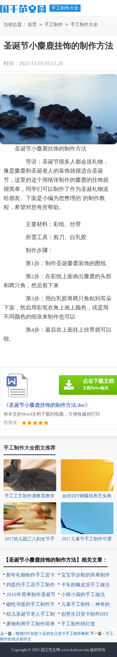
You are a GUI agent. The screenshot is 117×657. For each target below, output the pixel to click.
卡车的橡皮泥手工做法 (85, 584)
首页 (32, 24)
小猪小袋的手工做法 (83, 594)
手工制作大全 (65, 8)
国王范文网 (50, 650)
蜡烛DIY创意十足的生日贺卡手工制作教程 (52, 633)
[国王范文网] (23, 8)
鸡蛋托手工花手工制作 (30, 584)
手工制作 (54, 24)
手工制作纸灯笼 (78, 623)
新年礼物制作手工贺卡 (30, 575)
